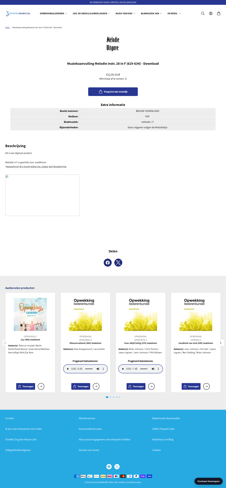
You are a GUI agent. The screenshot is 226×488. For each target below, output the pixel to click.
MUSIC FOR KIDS (124, 13)
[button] (107, 397)
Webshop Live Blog (162, 439)
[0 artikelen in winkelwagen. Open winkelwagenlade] (219, 13)
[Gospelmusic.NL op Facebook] (109, 466)
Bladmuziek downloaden (166, 418)
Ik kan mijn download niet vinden (23, 429)
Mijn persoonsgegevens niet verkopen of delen (104, 439)
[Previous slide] (5, 343)
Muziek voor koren (89, 450)
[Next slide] (220, 343)
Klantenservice (87, 418)
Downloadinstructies (90, 429)
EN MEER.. (173, 13)
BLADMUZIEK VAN (150, 13)
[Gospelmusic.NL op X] (117, 466)
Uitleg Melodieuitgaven (18, 450)
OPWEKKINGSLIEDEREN (52, 13)
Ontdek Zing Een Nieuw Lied (20, 439)
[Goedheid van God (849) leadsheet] (195, 314)
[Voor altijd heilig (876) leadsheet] (140, 314)
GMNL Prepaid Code (163, 429)
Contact (9, 418)
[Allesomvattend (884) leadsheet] (85, 314)
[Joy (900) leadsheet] (30, 314)
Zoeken (156, 450)
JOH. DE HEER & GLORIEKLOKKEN (90, 13)
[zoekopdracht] (203, 13)
